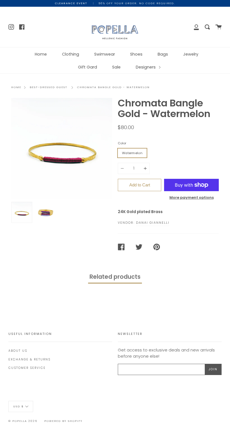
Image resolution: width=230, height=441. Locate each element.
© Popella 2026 (22, 421)
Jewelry (190, 54)
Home (41, 54)
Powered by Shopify (63, 421)
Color (122, 143)
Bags (163, 54)
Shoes (136, 54)
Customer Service (27, 368)
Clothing (70, 54)
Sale (116, 67)
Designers (146, 67)
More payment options (191, 197)
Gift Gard (87, 67)
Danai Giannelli (152, 222)
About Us (17, 351)
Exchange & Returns (29, 359)
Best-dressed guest (48, 87)
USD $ (18, 406)
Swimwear (104, 54)
